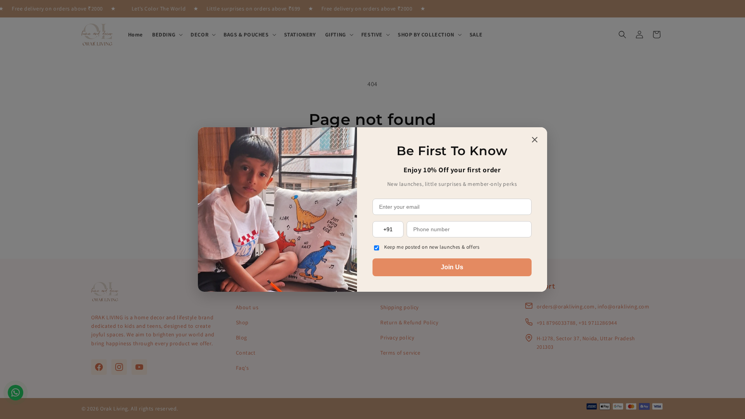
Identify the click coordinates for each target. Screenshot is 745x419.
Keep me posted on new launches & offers (431, 247)
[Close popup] (534, 140)
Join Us (452, 267)
